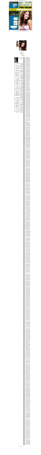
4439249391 (24, 267)
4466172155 (24, 111)
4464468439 (24, 434)
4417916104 (24, 73)
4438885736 (24, 88)
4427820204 (24, 104)
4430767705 (24, 215)
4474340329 (24, 305)
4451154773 (24, 350)
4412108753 (24, 304)
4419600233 (24, 129)
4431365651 (24, 419)
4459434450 (24, 404)
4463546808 (24, 246)
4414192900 (24, 98)
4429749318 (24, 204)
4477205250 (24, 58)
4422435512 (24, 95)
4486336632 (24, 263)
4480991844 (24, 214)
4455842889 (24, 160)
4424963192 (24, 323)
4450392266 (24, 115)
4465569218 (24, 179)
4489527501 (24, 211)
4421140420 (24, 374)
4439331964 (24, 423)
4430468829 (24, 329)
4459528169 (24, 99)
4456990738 (24, 324)
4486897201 (24, 135)
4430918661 (24, 232)
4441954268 (24, 253)
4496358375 (24, 116)
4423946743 (24, 417)
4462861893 (24, 248)
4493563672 (24, 409)
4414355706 (24, 252)
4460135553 (24, 132)
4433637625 (24, 312)
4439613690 (24, 136)
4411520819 (24, 208)
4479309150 (24, 118)
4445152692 (24, 126)
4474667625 (24, 207)
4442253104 (24, 341)
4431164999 (24, 273)
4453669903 (24, 97)
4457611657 (24, 134)
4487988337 (24, 398)
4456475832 (24, 250)
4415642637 (24, 330)
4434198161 (24, 186)
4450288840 (24, 406)
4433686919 (24, 156)
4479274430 (24, 185)
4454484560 (24, 154)
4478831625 (24, 405)
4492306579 (24, 146)
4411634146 (24, 318)
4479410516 (24, 107)
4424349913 (24, 197)
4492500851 (24, 71)
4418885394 (24, 256)
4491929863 (24, 254)
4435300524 (24, 245)
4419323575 (24, 411)
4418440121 (24, 359)
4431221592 (24, 152)
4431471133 (24, 210)
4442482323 (24, 392)
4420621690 (24, 344)
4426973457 (24, 303)
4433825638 (24, 205)
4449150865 (24, 209)
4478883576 (24, 225)
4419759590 (24, 280)
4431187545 (24, 362)
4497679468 (24, 413)
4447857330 (24, 222)
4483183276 (24, 229)
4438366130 (24, 281)
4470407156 (24, 363)
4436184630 (24, 89)
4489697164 (24, 316)
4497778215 (24, 223)
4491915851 (24, 143)
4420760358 (24, 182)
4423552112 (24, 216)
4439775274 (24, 306)
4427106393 (24, 353)
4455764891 (24, 251)
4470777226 (24, 259)
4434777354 (24, 415)
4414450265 (24, 403)
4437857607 (24, 261)
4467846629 (24, 203)
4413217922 (24, 79)
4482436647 (24, 217)
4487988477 (24, 296)
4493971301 (24, 311)
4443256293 (24, 368)
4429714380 (24, 220)
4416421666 (24, 87)
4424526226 (24, 81)
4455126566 (24, 230)
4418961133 (24, 388)
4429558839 (24, 361)
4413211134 (24, 206)
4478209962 (24, 283)
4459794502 (24, 180)
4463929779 (24, 421)
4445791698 (24, 382)
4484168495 (24, 191)
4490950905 (24, 84)
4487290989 (24, 102)
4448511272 (24, 238)
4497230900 (24, 96)
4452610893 (24, 100)
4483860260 (24, 396)
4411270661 (24, 128)
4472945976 (24, 428)
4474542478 (24, 436)
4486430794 (24, 439)
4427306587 (24, 266)
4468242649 (24, 433)
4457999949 (24, 282)
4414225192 (24, 119)
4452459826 (24, 114)
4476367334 (24, 112)
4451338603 (24, 122)
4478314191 (24, 271)
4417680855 (24, 80)
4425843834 (24, 66)
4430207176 (24, 199)
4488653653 (24, 288)
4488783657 (24, 138)
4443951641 (24, 292)
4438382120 (24, 121)
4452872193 (24, 69)
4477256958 (24, 378)
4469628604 (24, 343)
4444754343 (24, 226)
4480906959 (24, 322)
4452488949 (24, 441)
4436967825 (24, 169)
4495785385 (24, 262)
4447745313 (24, 172)
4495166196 (24, 244)
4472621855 (24, 275)
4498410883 (24, 201)
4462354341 (24, 438)
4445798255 (24, 410)
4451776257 (24, 298)
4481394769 (24, 435)
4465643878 (24, 367)
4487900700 (24, 416)
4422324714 (24, 68)
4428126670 (24, 422)
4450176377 (24, 430)
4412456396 (24, 176)
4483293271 (24, 386)
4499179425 (24, 383)
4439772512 (24, 333)
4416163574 (24, 167)
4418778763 (24, 348)
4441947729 (24, 426)
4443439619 (24, 432)
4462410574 (24, 166)
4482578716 (24, 90)
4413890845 (24, 189)
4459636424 (24, 237)
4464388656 (24, 402)
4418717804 (24, 336)
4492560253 (24, 258)
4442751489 (24, 424)
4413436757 (24, 265)
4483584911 (24, 317)
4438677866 (24, 184)
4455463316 (24, 335)
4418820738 (24, 78)
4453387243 (24, 397)
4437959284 (24, 106)
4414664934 (24, 236)
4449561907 (24, 234)
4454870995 (24, 270)
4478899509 (24, 307)
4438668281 (24, 103)
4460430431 (24, 194)
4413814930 (24, 364)
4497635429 (24, 218)
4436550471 (24, 141)
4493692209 (24, 140)
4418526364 (24, 372)
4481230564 (24, 137)
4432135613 (24, 94)
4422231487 (24, 153)
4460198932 (24, 393)
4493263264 (24, 379)
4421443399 (24, 124)
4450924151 (24, 277)
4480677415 (24, 342)
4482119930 (24, 155)
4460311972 (24, 164)
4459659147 (24, 123)
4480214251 (24, 131)
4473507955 (24, 407)
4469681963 (24, 332)
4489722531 (24, 91)
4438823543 (24, 224)
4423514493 (24, 190)
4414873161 (24, 249)
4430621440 (24, 243)
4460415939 (24, 161)
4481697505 (24, 327)
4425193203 (24, 240)
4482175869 (24, 321)
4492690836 (24, 181)
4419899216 (24, 227)
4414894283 (24, 150)
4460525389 (24, 239)
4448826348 (24, 326)
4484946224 (24, 113)
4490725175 (24, 347)
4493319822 (24, 377)
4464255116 (24, 151)
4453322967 (24, 200)
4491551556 (24, 328)
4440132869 (24, 213)
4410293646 (24, 338)
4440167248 (24, 242)
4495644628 (24, 76)
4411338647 (24, 177)
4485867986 (24, 366)
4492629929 (24, 302)
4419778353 (24, 442)
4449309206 (24, 159)
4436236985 (24, 295)
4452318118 (24, 196)
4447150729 (24, 349)
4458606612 (24, 429)
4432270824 (24, 352)
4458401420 (24, 384)
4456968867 (24, 125)
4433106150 (24, 399)
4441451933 (24, 387)
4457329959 (24, 195)
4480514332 (24, 420)
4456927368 (24, 309)
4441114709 (24, 61)
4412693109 (24, 313)
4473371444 (24, 391)
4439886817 (24, 351)
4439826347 (24, 401)
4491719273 (24, 120)
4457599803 (24, 171)
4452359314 (24, 86)
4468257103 (24, 212)
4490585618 (24, 319)
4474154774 (24, 360)
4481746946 (24, 60)
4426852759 (24, 299)
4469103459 (24, 358)
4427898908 (24, 287)
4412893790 (24, 272)
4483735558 (24, 74)
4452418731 (24, 174)
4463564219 (24, 356)
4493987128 (24, 345)
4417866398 (24, 291)
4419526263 (24, 373)
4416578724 (24, 337)
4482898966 (24, 142)
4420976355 (24, 193)
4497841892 (24, 290)
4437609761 (24, 108)
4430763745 (24, 170)
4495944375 (24, 192)
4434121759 (24, 63)
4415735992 (24, 105)
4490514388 (24, 75)
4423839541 (24, 431)
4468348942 (24, 109)
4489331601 (24, 130)
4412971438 (24, 157)
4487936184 (24, 162)
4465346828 (24, 93)
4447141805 (24, 65)
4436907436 (24, 320)
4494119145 (24, 101)
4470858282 (24, 310)
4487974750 (24, 268)
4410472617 (24, 133)
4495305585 (24, 83)
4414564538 (24, 148)
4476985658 (24, 260)
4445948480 (24, 346)
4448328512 (24, 297)
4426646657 (24, 247)
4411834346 (24, 425)
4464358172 (24, 257)
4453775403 (24, 440)
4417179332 (24, 144)
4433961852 (24, 437)
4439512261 (24, 276)
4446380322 (24, 308)
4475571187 (24, 70)
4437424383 (24, 389)
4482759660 (24, 165)
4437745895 (24, 381)
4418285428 (24, 228)
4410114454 (24, 110)
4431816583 (24, 145)
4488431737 (24, 59)
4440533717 (24, 231)
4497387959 (24, 315)
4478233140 (24, 314)
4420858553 (24, 117)
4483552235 (24, 394)
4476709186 (24, 233)
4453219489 (24, 235)
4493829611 (24, 175)
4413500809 (24, 339)
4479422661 (24, 376)
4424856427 (24, 371)
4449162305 (24, 219)
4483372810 (24, 64)
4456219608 (24, 357)
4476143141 (24, 147)
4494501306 (24, 369)
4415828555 (24, 444)
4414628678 (24, 285)
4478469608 (24, 340)
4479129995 (24, 355)
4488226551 (24, 301)
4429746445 (24, 443)
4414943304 (24, 286)
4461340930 (24, 255)
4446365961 (24, 221)
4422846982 (24, 241)
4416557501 (24, 187)
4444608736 (24, 127)
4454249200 (24, 92)
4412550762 (24, 278)
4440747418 (24, 412)
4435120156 (24, 418)
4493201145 (24, 414)
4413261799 (24, 149)
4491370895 (24, 85)
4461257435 (24, 427)
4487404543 (24, 139)
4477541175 (24, 293)
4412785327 (24, 334)
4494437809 (24, 408)
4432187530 (24, 331)
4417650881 (24, 300)
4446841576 (24, 354)
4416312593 (24, 198)
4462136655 (24, 365)
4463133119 (24, 325)
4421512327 (24, 202)
